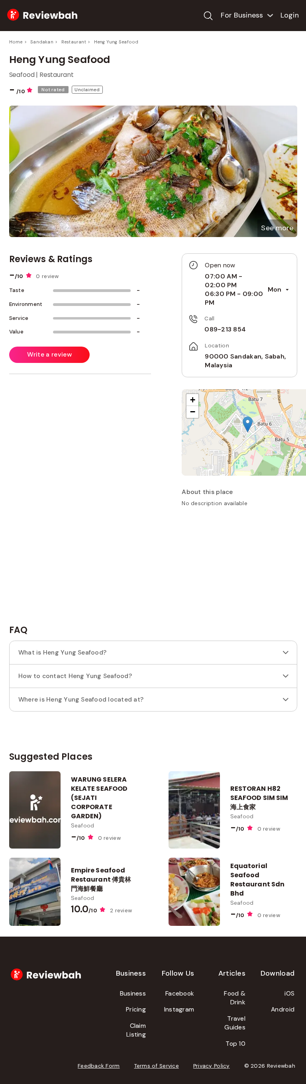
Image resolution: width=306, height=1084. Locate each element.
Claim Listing (136, 1030)
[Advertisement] (241, 569)
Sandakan (41, 42)
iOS (289, 993)
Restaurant (73, 42)
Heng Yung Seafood (116, 42)
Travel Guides (234, 1023)
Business (133, 993)
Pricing (136, 1009)
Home (16, 42)
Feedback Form (99, 1065)
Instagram (179, 1009)
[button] (277, 228)
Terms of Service (156, 1065)
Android (282, 1009)
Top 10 (235, 1043)
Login (289, 15)
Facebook (179, 993)
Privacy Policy (211, 1065)
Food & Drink (234, 998)
